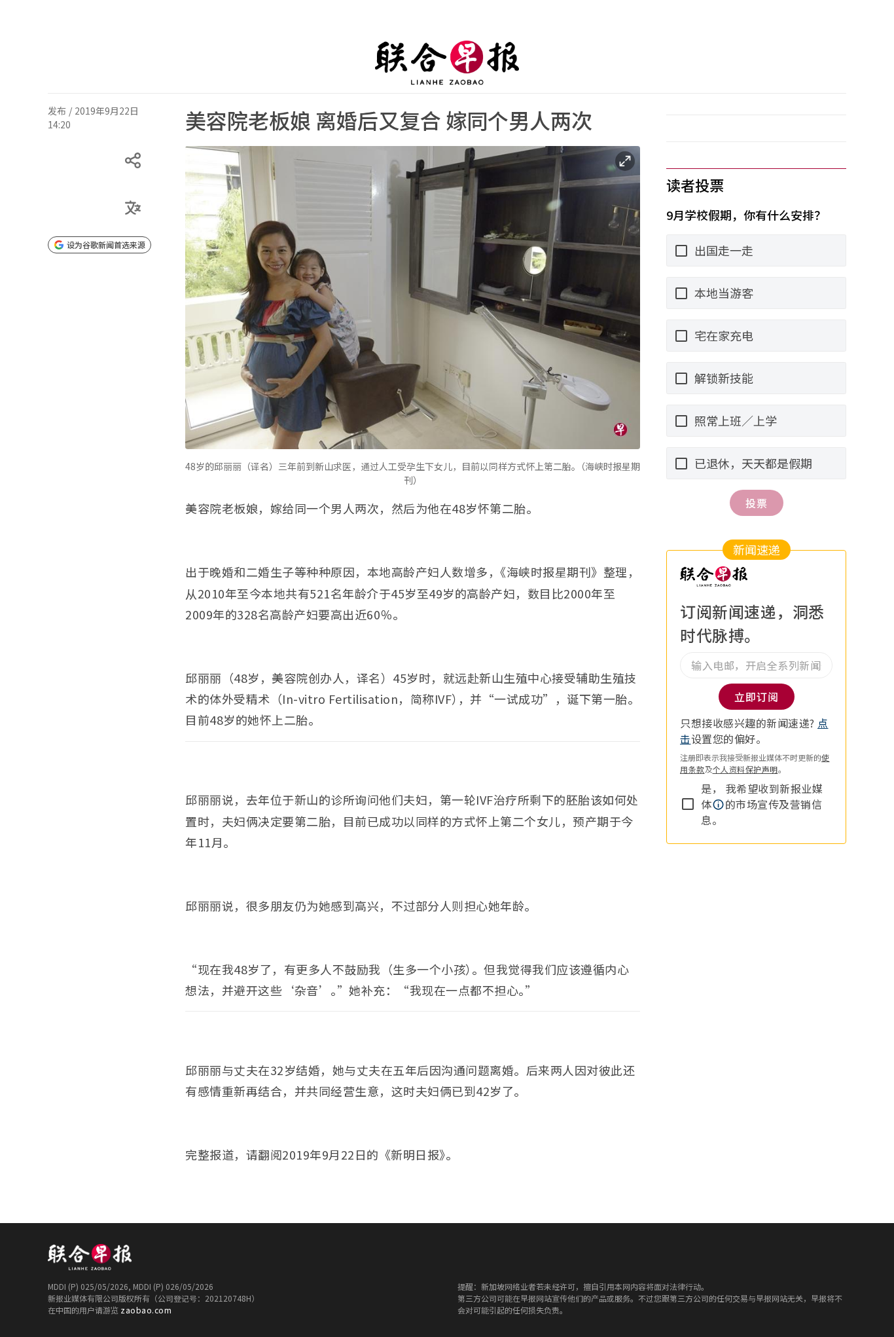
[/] (447, 63)
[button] (718, 804)
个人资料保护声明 (745, 769)
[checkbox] (688, 804)
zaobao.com (145, 1309)
